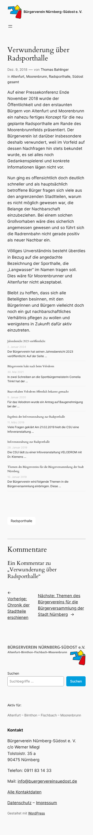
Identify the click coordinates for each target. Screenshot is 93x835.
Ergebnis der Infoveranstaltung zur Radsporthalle (36, 417)
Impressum (46, 802)
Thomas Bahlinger (55, 69)
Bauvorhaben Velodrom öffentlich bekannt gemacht (38, 391)
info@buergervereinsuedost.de (47, 781)
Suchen (13, 673)
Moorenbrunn (36, 76)
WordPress (36, 813)
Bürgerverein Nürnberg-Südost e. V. (53, 12)
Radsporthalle (59, 76)
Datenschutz (19, 802)
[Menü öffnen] (10, 26)
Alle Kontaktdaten (24, 792)
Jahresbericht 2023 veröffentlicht (26, 341)
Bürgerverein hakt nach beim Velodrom (30, 366)
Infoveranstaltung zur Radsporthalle (28, 442)
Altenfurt (17, 76)
